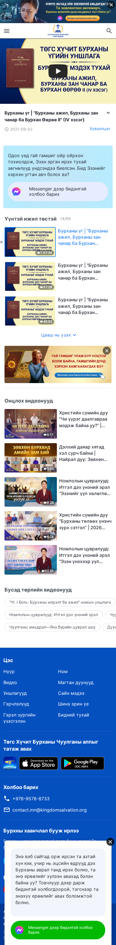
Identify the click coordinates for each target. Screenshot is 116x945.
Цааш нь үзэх (56, 335)
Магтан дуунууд (75, 682)
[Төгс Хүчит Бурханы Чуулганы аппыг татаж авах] (9, 763)
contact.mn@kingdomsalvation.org (49, 810)
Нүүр (9, 671)
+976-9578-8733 (31, 798)
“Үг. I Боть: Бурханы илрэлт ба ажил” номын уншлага (60, 602)
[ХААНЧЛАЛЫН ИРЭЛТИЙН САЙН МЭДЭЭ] (58, 30)
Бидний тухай (73, 715)
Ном (63, 671)
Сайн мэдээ (71, 693)
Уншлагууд (15, 693)
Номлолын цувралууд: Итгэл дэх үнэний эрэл (53, 614)
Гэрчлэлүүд (16, 704)
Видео (10, 682)
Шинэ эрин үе (73, 704)
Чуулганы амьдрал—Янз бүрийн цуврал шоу (52, 627)
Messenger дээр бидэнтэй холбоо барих (60, 930)
